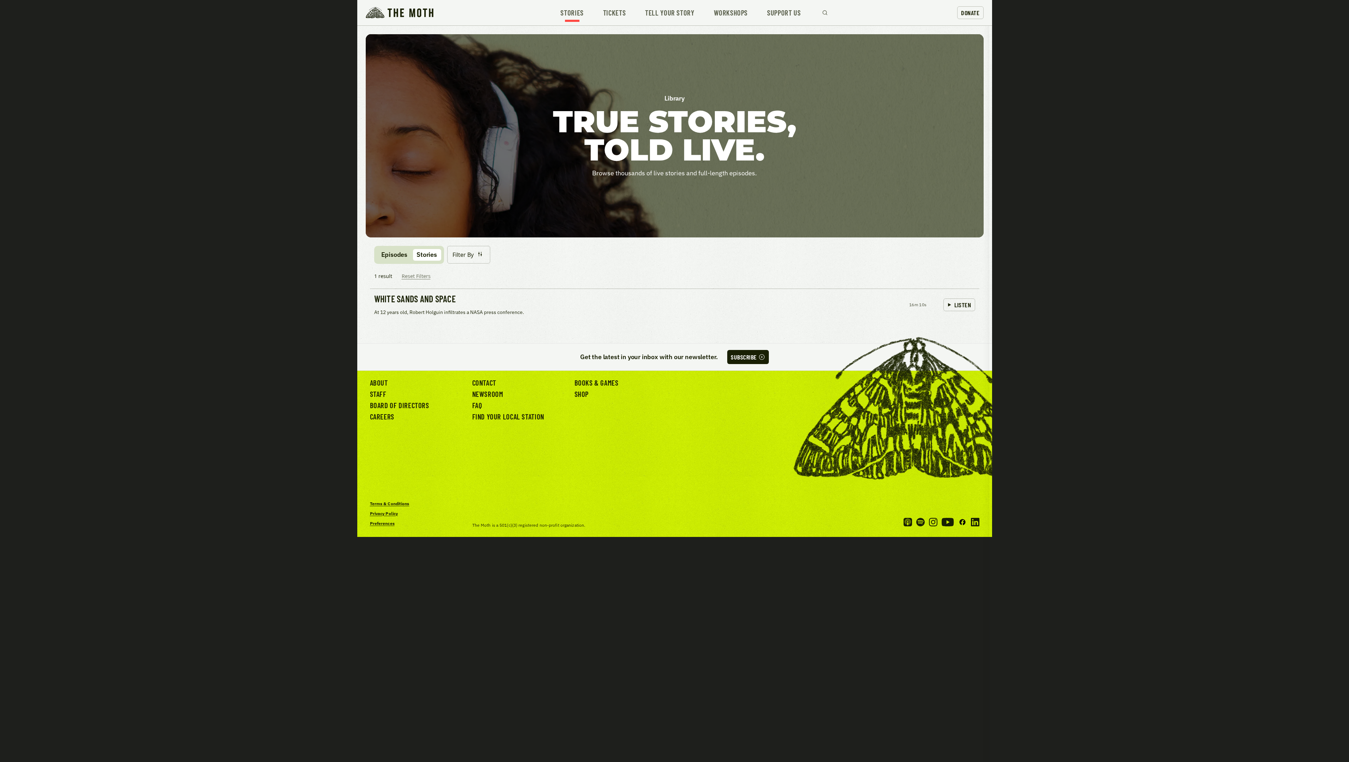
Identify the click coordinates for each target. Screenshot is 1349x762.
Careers (382, 416)
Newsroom (487, 393)
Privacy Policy (384, 513)
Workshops (731, 13)
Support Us (784, 13)
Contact (484, 382)
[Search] (825, 13)
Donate (970, 13)
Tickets (614, 13)
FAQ (477, 405)
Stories (571, 13)
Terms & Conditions (389, 503)
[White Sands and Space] (675, 305)
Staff (378, 393)
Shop (582, 393)
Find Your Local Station (508, 416)
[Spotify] (920, 522)
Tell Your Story (669, 13)
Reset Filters (416, 276)
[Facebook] (962, 522)
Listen (962, 305)
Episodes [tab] (394, 254)
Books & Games (597, 382)
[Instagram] (933, 522)
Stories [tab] (427, 254)
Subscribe (744, 357)
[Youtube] (948, 522)
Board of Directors (399, 405)
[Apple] (908, 522)
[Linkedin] (975, 522)
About (379, 382)
